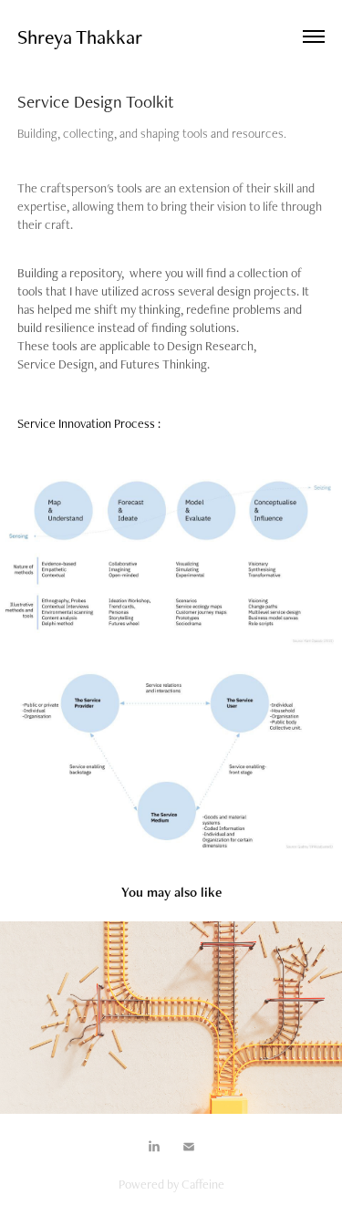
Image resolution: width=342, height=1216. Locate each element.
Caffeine (202, 1184)
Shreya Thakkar (79, 36)
